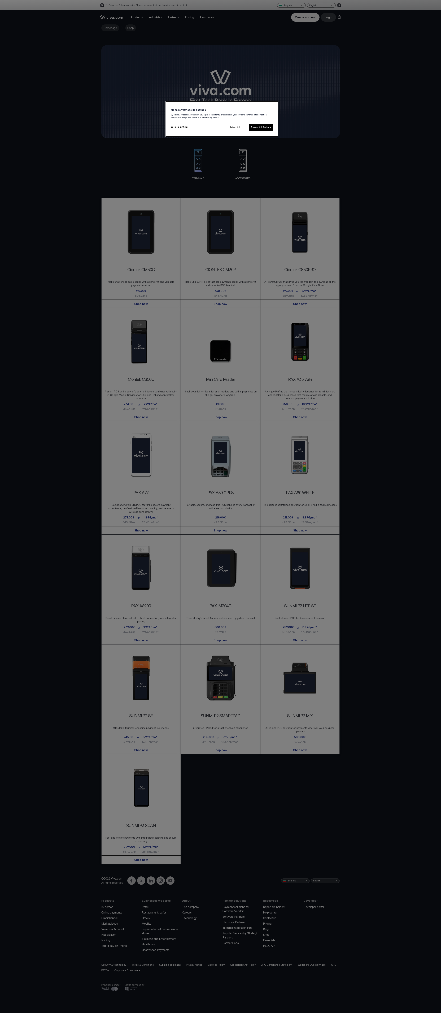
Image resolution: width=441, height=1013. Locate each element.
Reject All (235, 127)
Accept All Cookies (261, 127)
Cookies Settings (180, 127)
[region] (221, 119)
